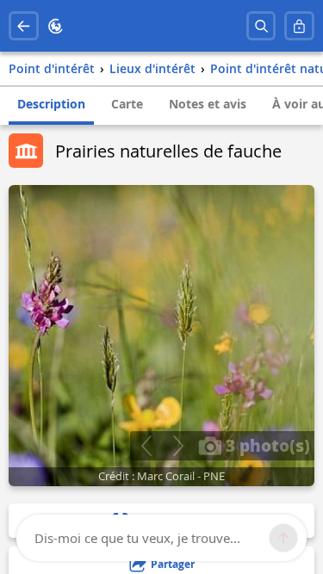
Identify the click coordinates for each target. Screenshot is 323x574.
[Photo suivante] (178, 446)
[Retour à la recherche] (24, 26)
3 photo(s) (265, 445)
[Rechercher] (261, 26)
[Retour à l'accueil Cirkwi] (55, 26)
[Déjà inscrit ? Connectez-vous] (299, 26)
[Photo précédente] (146, 446)
